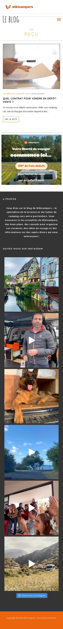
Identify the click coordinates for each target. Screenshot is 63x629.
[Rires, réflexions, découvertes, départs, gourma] (31, 508)
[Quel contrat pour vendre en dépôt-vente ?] (31, 66)
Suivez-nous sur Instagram (33, 595)
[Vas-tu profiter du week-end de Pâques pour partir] (31, 564)
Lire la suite (11, 119)
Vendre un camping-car (16, 94)
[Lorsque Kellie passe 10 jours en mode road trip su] (31, 452)
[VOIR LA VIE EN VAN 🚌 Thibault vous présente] (31, 340)
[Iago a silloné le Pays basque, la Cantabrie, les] (31, 396)
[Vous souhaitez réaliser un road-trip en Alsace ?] (31, 284)
